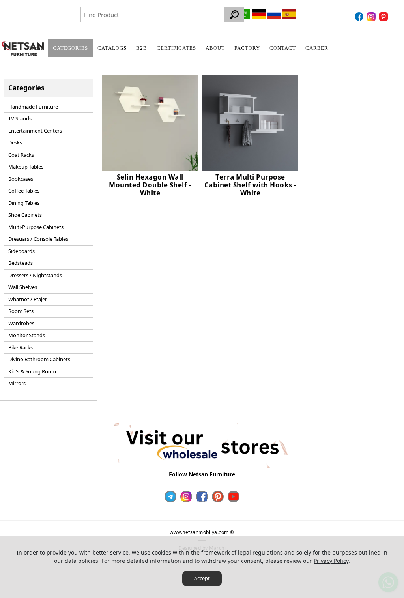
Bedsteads (20, 262)
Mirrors (17, 383)
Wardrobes (21, 323)
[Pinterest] (384, 16)
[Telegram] (170, 496)
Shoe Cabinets (25, 214)
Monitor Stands (26, 335)
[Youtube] (233, 496)
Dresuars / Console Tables (38, 238)
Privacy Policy (331, 560)
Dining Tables (23, 202)
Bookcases (20, 178)
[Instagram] (372, 16)
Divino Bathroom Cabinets (39, 359)
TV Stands (20, 118)
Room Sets (21, 311)
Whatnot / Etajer (27, 299)
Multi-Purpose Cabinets (36, 227)
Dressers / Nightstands (35, 275)
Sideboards (21, 251)
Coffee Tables (23, 190)
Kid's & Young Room (32, 371)
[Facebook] (360, 16)
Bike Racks (20, 347)
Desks (15, 142)
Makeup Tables (25, 166)
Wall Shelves (22, 287)
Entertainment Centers (35, 130)
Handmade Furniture (33, 106)
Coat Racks (21, 154)
